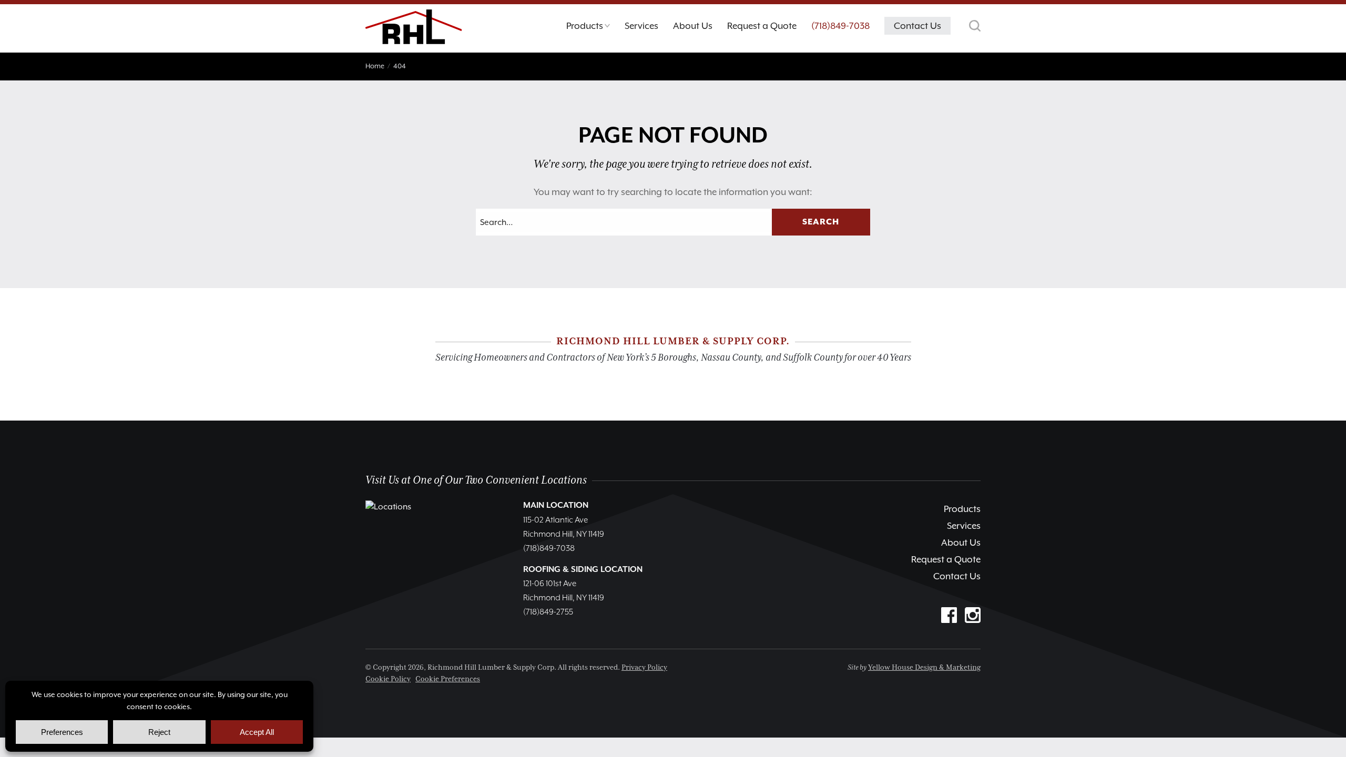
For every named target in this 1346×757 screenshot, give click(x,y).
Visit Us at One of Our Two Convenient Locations (476, 480)
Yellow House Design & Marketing (924, 667)
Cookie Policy (388, 679)
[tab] (588, 28)
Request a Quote (946, 559)
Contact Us (957, 576)
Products (962, 509)
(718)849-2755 (548, 612)
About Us (961, 542)
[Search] (975, 26)
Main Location (555, 505)
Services (964, 525)
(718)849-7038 (840, 26)
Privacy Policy (644, 667)
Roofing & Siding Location (583, 570)
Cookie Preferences (447, 679)
